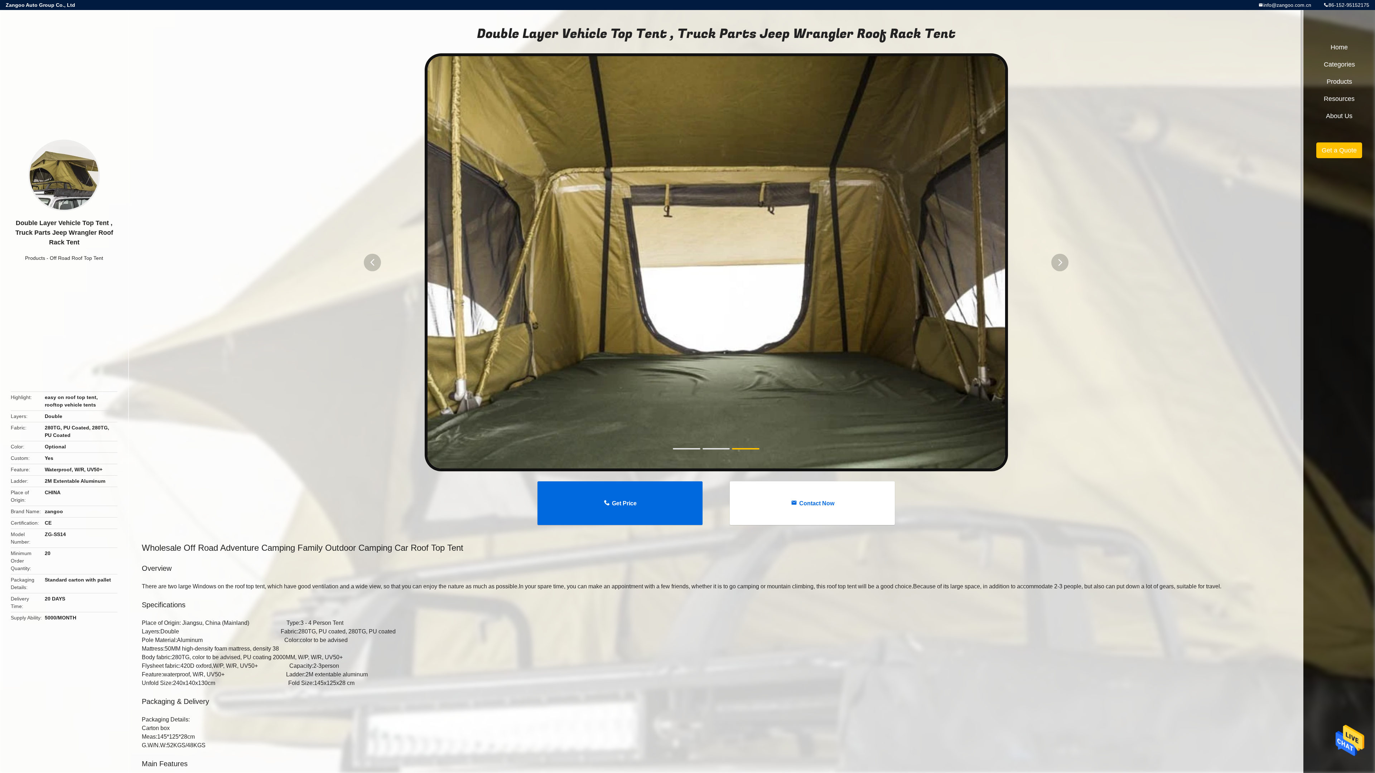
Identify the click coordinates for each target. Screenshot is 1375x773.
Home (1339, 47)
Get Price (624, 503)
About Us (1339, 116)
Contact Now (816, 503)
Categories (1339, 64)
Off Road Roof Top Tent (76, 258)
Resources (1339, 98)
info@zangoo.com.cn (1287, 5)
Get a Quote (1339, 150)
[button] (372, 262)
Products (35, 258)
